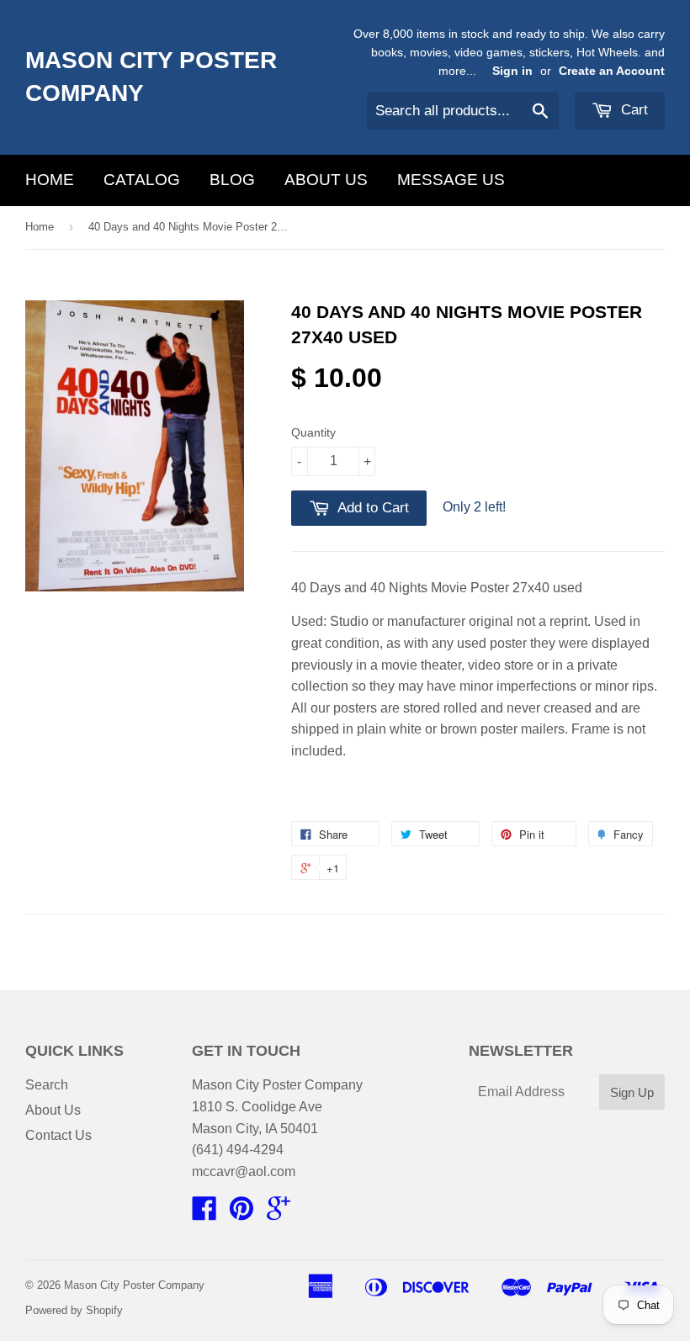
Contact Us (58, 1135)
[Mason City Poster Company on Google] (278, 1213)
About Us (326, 179)
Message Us (451, 179)
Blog (232, 179)
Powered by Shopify (74, 1310)
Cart (632, 110)
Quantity (313, 432)
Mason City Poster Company (151, 76)
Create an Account (612, 71)
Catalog (142, 179)
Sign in (512, 71)
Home (49, 179)
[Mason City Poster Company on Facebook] (204, 1213)
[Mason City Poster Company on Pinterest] (241, 1213)
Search (46, 1085)
